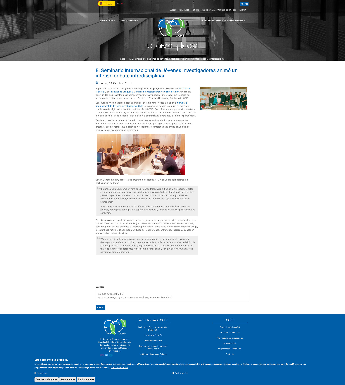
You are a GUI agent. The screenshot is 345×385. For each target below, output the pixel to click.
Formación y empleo (233, 20)
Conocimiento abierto (211, 20)
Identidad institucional (229, 332)
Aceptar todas (68, 379)
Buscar (173, 10)
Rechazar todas (86, 379)
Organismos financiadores (229, 349)
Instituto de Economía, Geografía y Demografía (153, 328)
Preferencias (181, 373)
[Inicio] (172, 27)
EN (246, 4)
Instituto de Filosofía (153, 335)
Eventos (100, 287)
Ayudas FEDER (229, 343)
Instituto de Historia (153, 340)
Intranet (242, 10)
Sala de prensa (208, 10)
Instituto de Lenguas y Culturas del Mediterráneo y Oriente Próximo (145, 91)
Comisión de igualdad (226, 10)
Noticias (195, 10)
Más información (119, 367)
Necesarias (42, 373)
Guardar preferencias (46, 379)
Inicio (122, 58)
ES (242, 4)
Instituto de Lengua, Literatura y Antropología (153, 347)
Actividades (184, 10)
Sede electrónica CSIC (230, 327)
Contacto (230, 354)
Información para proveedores (229, 338)
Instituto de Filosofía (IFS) (111, 294)
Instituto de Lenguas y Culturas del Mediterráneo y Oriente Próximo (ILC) (135, 297)
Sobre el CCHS (107, 20)
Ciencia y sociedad (128, 20)
